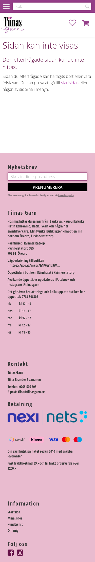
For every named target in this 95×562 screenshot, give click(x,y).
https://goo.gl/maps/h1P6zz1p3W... (35, 265)
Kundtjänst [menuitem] (15, 524)
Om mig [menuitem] (13, 530)
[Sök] (87, 6)
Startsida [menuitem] (14, 512)
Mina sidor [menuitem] (15, 518)
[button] (75, 23)
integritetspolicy (66, 195)
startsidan (70, 82)
